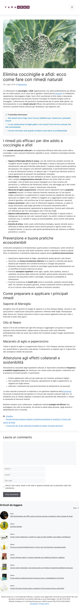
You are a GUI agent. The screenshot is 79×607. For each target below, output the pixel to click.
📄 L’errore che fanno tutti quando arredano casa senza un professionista (36, 131)
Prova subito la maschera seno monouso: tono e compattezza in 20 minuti (37, 578)
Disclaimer (34, 604)
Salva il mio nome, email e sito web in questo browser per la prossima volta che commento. (38, 486)
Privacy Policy (44, 604)
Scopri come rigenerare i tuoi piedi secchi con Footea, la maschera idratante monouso (41, 568)
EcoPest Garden (16, 527)
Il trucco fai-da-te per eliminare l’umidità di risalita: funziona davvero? (34, 426)
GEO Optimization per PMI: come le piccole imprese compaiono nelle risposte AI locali (41, 516)
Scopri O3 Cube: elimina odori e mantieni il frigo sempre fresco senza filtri (37, 588)
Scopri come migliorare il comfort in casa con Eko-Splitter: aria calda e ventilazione (40, 537)
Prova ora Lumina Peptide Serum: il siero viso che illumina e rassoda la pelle (38, 547)
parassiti (58, 93)
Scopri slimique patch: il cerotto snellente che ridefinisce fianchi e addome (37, 557)
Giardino (9, 416)
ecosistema (66, 391)
